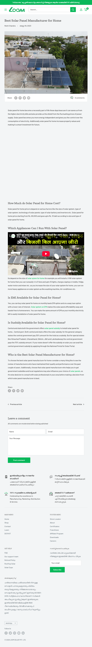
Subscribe (57, 570)
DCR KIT (7, 533)
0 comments (80, 98)
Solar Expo (8, 567)
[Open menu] (5, 10)
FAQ (6, 553)
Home (6, 519)
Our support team (11, 556)
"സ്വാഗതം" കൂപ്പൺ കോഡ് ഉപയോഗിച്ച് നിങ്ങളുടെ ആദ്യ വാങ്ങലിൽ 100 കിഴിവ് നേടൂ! (46, 2)
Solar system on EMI (39, 307)
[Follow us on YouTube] (18, 633)
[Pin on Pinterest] (20, 97)
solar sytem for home (36, 278)
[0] (85, 9)
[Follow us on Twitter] (10, 633)
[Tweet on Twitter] (24, 97)
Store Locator (55, 519)
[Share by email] (28, 97)
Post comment (19, 460)
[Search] (73, 9)
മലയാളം (9, 623)
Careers (53, 541)
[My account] (81, 9)
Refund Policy (9, 560)
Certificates (54, 526)
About (52, 523)
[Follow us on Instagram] (14, 633)
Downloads (54, 537)
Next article (77, 404)
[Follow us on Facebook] (6, 633)
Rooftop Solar (9, 564)
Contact (7, 526)
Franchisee (54, 530)
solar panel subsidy (52, 328)
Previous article (16, 404)
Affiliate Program (56, 533)
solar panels (75, 371)
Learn (6, 530)
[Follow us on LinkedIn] (23, 633)
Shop (6, 523)
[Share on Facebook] (15, 97)
